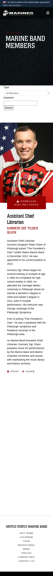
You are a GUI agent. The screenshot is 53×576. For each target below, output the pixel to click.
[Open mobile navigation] (48, 13)
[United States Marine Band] (18, 13)
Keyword (8, 97)
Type (6, 87)
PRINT (15, 371)
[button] (13, 5)
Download (26, 203)
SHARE (30, 371)
